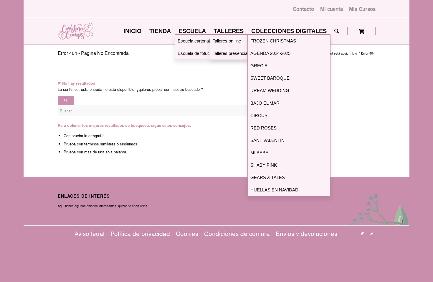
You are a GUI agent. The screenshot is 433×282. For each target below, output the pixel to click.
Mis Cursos (362, 8)
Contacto (303, 8)
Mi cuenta (331, 8)
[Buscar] (336, 31)
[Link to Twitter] (362, 233)
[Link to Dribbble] (371, 233)
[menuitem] (133, 31)
